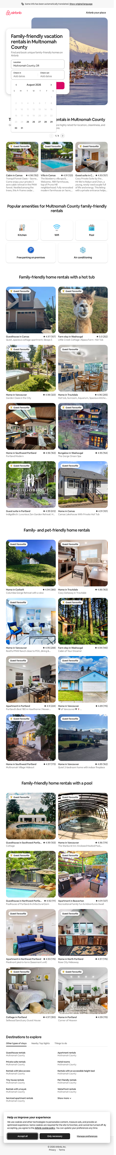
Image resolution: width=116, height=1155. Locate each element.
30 (16, 128)
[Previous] (51, 135)
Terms (62, 1149)
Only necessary (54, 1136)
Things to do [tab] (61, 1043)
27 (39, 121)
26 (33, 121)
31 (22, 128)
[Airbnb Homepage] (13, 12)
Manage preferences (87, 1136)
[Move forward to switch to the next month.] (51, 85)
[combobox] (37, 65)
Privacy (52, 1149)
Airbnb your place (96, 12)
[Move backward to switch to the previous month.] (16, 85)
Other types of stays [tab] (16, 1043)
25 (28, 121)
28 (45, 121)
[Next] (62, 135)
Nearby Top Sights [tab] (40, 1043)
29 (51, 121)
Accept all (22, 1136)
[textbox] (24, 76)
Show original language (80, 4)
